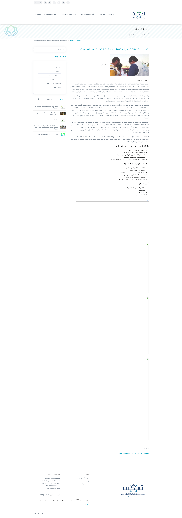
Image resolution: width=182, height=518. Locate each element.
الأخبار (57, 87)
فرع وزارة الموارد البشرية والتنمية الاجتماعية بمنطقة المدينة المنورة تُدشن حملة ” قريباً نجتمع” (46, 127)
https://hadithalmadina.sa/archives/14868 (133, 453)
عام (103, 65)
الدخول (36, 3)
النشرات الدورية (55, 75)
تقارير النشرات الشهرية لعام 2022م (48, 134)
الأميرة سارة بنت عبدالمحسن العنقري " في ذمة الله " (46, 107)
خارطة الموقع (85, 484)
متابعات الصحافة (54, 83)
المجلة (72, 40)
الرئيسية (79, 40)
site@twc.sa (44, 495)
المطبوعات (56, 71)
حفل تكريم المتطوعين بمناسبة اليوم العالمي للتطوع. (47, 114)
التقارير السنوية (55, 79)
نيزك (88, 504)
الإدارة (87, 481)
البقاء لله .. (55, 120)
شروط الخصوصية (83, 478)
